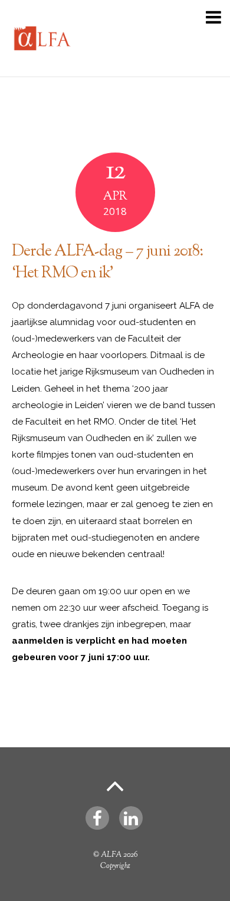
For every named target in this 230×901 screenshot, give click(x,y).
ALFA (111, 855)
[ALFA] (41, 61)
